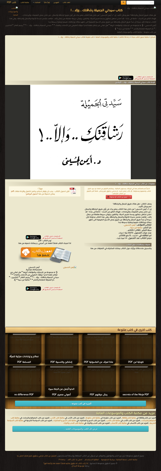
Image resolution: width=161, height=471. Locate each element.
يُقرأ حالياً (47, 2)
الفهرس (56, 2)
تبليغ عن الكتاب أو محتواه (118, 197)
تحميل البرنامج (32, 194)
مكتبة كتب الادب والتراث (73, 423)
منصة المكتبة (121, 459)
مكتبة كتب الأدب (57, 418)
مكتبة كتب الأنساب (118, 423)
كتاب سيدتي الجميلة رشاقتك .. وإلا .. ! (71, 37)
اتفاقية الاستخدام (91, 459)
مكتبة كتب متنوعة (93, 418)
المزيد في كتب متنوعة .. (80, 403)
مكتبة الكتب (25, 2)
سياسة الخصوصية (108, 459)
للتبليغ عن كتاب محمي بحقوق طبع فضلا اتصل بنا (36, 456)
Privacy (62, 459)
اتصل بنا (78, 459)
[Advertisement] (80, 58)
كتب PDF (11, 2)
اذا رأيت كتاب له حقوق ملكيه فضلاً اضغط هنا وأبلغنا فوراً (66, 463)
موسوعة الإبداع (78, 466)
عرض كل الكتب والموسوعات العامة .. (80, 429)
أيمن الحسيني (129, 225)
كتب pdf (71, 459)
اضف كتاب (66, 2)
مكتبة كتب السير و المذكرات (64, 420)
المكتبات (37, 2)
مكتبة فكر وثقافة (129, 418)
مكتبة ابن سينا (136, 227)
